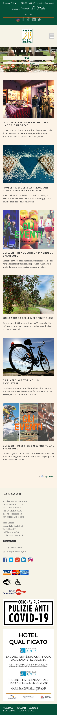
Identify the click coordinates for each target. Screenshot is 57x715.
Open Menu (51, 36)
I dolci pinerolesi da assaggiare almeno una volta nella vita (25, 189)
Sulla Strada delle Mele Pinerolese (28, 318)
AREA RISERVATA (26, 711)
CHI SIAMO (8, 708)
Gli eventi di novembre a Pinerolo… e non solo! (28, 254)
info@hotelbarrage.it (45, 3)
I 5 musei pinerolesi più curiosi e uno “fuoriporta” (25, 124)
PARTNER (33, 708)
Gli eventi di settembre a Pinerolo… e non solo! (28, 447)
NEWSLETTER (9, 711)
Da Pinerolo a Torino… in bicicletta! (21, 382)
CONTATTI (21, 708)
